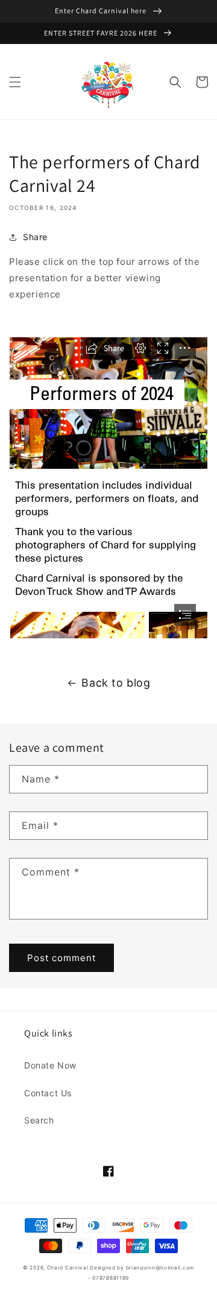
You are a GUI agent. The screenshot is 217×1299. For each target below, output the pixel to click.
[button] (15, 82)
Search (39, 1120)
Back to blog (115, 682)
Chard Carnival (68, 1268)
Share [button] (35, 237)
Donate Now (50, 1065)
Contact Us (48, 1093)
